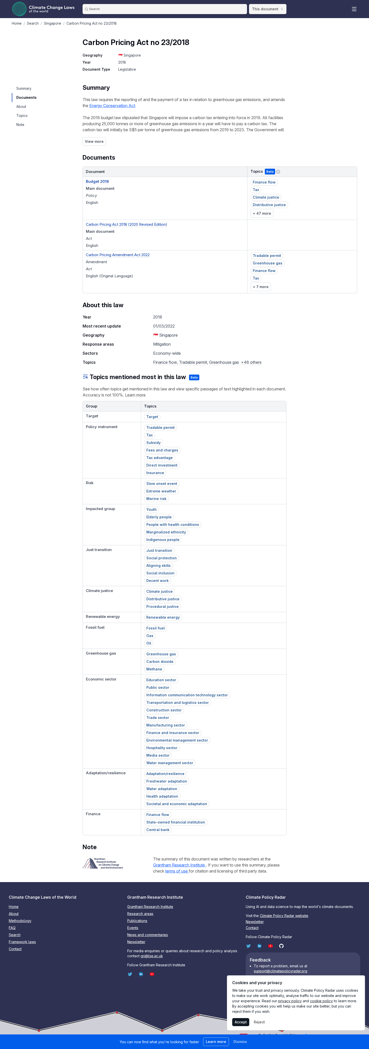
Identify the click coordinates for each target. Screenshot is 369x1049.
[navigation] (26, 88)
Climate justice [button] (266, 197)
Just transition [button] (159, 550)
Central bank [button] (157, 830)
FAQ (12, 928)
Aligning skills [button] (158, 565)
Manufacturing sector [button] (165, 725)
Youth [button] (151, 509)
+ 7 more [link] (261, 287)
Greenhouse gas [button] (267, 263)
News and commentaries (147, 935)
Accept (241, 1022)
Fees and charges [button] (162, 450)
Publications (137, 921)
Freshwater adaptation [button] (166, 781)
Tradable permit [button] (267, 255)
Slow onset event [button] (161, 483)
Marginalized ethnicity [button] (166, 532)
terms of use (177, 871)
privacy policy (290, 1001)
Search (15, 935)
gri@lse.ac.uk (152, 956)
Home (14, 906)
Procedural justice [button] (162, 606)
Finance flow (165, 362)
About (14, 913)
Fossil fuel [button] (155, 628)
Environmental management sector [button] (177, 740)
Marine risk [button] (156, 498)
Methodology (20, 921)
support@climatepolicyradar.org (280, 971)
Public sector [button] (157, 687)
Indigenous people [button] (162, 539)
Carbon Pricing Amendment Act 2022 (118, 254)
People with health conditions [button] (172, 524)
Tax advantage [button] (159, 457)
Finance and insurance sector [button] (172, 733)
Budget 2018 (97, 181)
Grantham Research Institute (179, 865)
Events (132, 928)
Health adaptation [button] (162, 796)
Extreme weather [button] (161, 491)
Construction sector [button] (164, 710)
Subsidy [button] (153, 442)
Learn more (135, 394)
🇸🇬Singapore (129, 55)
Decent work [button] (157, 580)
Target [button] (152, 417)
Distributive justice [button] (269, 205)
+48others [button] (251, 362)
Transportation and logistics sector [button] (177, 702)
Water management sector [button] (169, 763)
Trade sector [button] (157, 717)
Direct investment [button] (161, 465)
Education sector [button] (161, 680)
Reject (259, 1022)
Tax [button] (256, 190)
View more (94, 141)
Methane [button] (154, 669)
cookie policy (321, 1001)
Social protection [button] (161, 558)
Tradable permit (193, 362)
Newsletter (136, 942)
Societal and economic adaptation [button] (176, 804)
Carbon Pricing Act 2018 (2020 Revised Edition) (126, 224)
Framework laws (22, 942)
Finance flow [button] (264, 182)
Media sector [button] (158, 755)
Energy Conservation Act (112, 105)
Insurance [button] (155, 473)
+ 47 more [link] (262, 213)
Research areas (140, 913)
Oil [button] (148, 643)
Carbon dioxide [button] (159, 661)
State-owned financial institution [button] (175, 822)
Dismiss (240, 1041)
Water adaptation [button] (161, 789)
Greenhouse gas (224, 362)
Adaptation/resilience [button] (165, 773)
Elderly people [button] (159, 517)
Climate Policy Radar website (284, 916)
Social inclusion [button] (160, 573)
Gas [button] (149, 635)
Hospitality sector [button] (161, 748)
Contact (15, 949)
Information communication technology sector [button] (187, 695)
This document (265, 9)
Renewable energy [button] (163, 617)
